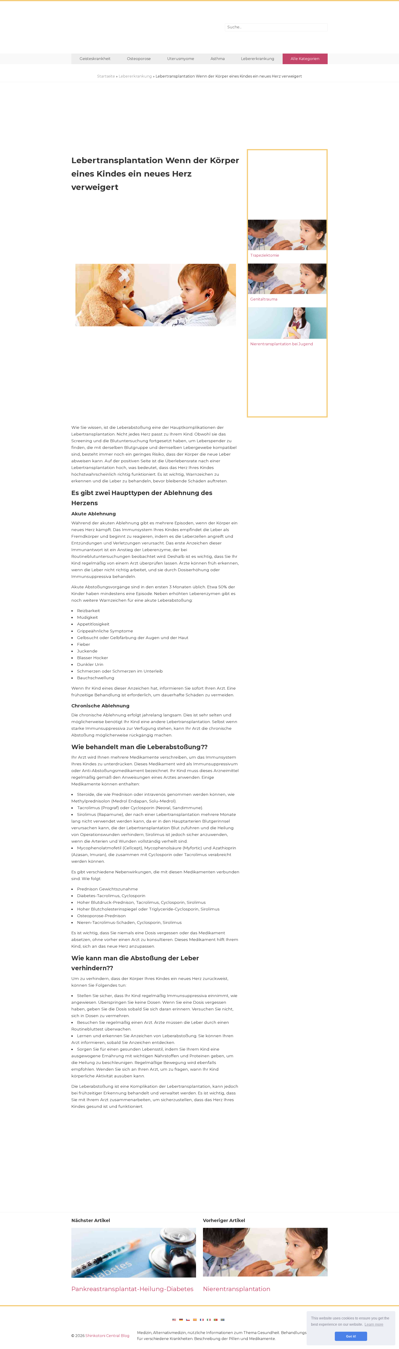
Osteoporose (139, 59)
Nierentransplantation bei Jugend (281, 344)
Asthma (218, 59)
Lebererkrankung (257, 59)
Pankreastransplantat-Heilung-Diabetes (132, 1289)
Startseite (106, 76)
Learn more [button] (374, 1324)
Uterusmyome (180, 59)
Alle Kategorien (305, 59)
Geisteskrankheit (95, 59)
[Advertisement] (144, 27)
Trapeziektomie (264, 255)
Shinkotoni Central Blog (107, 1336)
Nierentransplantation (236, 1289)
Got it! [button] (351, 1336)
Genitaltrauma (263, 299)
